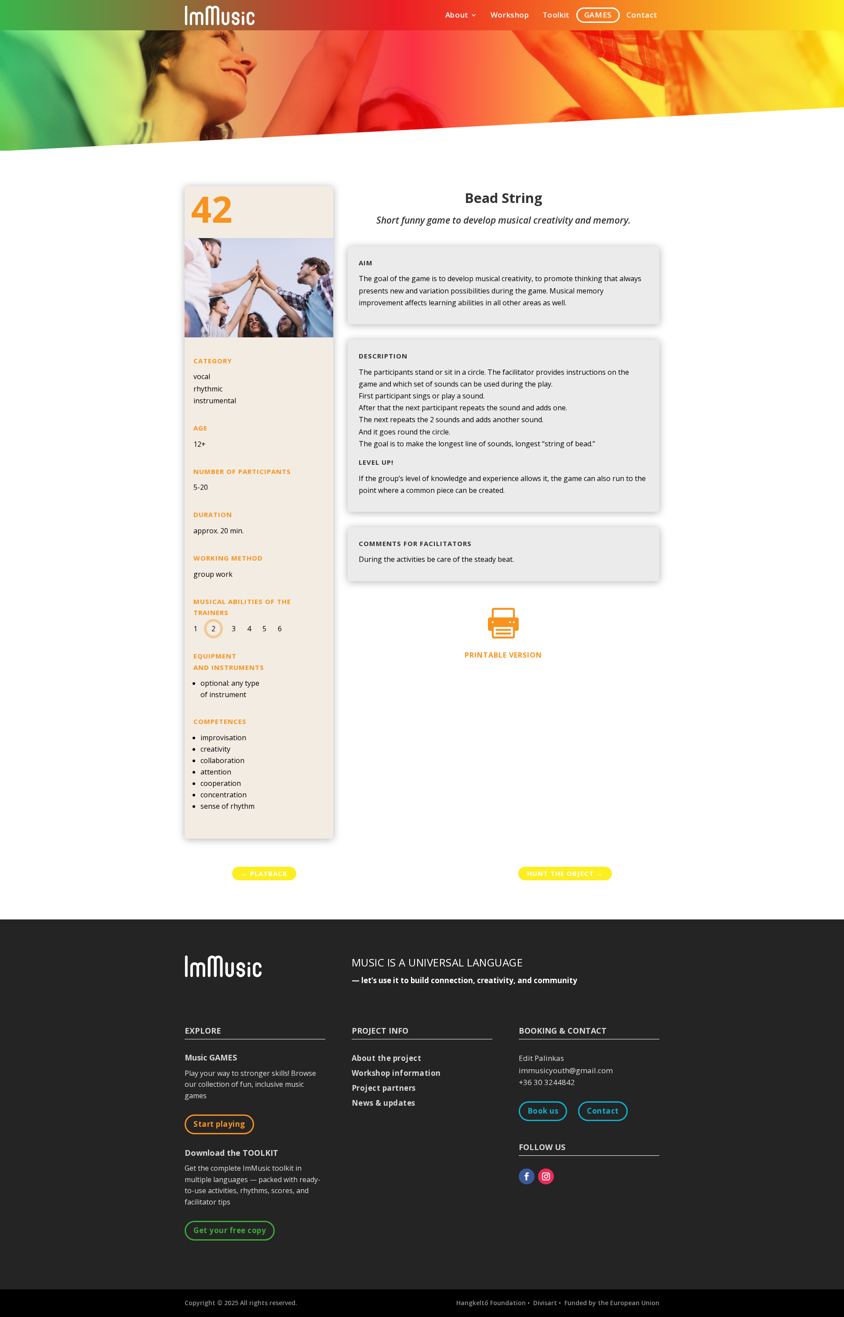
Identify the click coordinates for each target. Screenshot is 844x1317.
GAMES (598, 16)
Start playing (219, 1124)
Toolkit (556, 16)
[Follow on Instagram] (546, 1176)
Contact (642, 16)
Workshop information (396, 1073)
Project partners (384, 1088)
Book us (543, 1111)
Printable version (503, 655)
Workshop (510, 16)
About (457, 16)
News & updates (383, 1103)
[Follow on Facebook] (527, 1176)
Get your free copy (229, 1230)
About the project (387, 1058)
